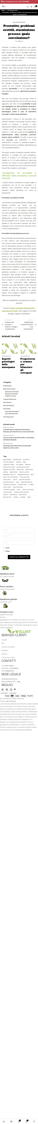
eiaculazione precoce (23, 467)
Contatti (4, 640)
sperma (5, 494)
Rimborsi (4, 654)
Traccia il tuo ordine (8, 657)
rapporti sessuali (18, 487)
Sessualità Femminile (12, 411)
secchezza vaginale (9, 489)
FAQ (2, 643)
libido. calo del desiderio (10, 477)
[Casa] (4, 1121)
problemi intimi (22, 484)
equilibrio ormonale (9, 469)
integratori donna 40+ (9, 474)
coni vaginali (19, 464)
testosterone (13, 494)
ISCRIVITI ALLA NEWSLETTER (19, 557)
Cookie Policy (12, 693)
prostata (31, 484)
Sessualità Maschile (11, 413)
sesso (18, 489)
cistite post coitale (8, 464)
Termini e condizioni (8, 647)
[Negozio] (11, 1121)
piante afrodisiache (26, 482)
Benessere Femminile (12, 391)
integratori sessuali (23, 474)
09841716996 (9, 666)
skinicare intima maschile (21, 492)
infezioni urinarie (24, 472)
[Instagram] (7, 689)
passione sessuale (24, 479)
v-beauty (15, 497)
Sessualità (6, 409)
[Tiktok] (11, 689)
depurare (28, 464)
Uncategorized (12, 10)
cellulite (18, 462)
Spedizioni (4, 650)
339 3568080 (13, 668)
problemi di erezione (9, 484)
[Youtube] (15, 689)
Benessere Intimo (9, 389)
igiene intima (13, 472)
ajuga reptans (7, 459)
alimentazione (17, 459)
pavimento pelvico (8, 482)
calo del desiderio (8, 462)
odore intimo (7, 479)
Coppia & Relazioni (9, 399)
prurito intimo (7, 487)
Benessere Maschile (11, 394)
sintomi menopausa (28, 489)
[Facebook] (2, 689)
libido (32, 474)
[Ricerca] (28, 6)
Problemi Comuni (10, 396)
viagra (29, 497)
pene (17, 482)
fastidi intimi (20, 469)
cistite (24, 462)
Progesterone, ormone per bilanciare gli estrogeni (27, 365)
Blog (3, 10)
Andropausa (7, 386)
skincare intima (7, 492)
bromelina (26, 459)
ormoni (15, 479)
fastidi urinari (29, 469)
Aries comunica (10, 701)
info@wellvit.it (9, 671)
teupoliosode (7, 497)
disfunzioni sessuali (9, 467)
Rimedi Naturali (8, 405)
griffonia (5, 472)
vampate (22, 497)
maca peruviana (24, 477)
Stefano (19, 41)
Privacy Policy (4, 693)
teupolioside (22, 494)
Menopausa (7, 402)
